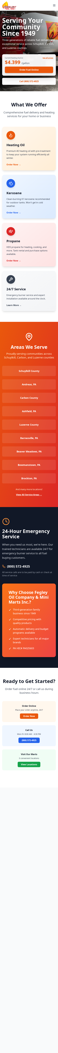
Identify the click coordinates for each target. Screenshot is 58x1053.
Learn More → (13, 305)
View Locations (29, 764)
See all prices (48, 58)
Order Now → (13, 164)
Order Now (29, 716)
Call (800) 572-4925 (29, 81)
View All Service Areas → (29, 494)
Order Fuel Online (29, 69)
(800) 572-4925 (18, 566)
